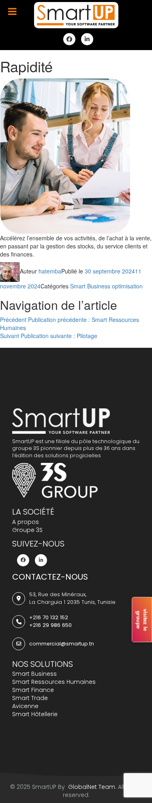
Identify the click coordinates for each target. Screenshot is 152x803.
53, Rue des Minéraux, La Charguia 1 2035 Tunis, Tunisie (72, 598)
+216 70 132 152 (48, 617)
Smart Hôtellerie (35, 714)
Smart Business (34, 674)
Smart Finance (33, 690)
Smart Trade (30, 698)
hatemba (50, 271)
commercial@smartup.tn (61, 643)
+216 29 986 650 (50, 625)
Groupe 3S (27, 530)
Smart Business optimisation (106, 286)
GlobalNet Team (90, 787)
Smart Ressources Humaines (54, 682)
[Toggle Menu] (12, 11)
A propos (25, 522)
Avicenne (25, 706)
